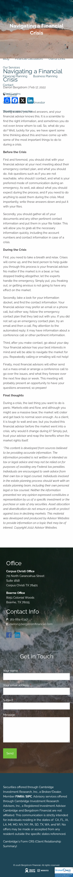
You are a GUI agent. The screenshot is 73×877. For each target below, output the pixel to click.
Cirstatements (12, 102)
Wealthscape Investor (17, 111)
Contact (8, 85)
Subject (22, 700)
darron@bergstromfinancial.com (31, 624)
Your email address (30, 685)
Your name (24, 670)
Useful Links (56, 58)
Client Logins (11, 94)
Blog (6, 58)
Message (23, 715)
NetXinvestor (36, 102)
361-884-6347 (19, 619)
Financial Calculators (29, 58)
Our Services (11, 67)
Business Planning (45, 76)
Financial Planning (15, 76)
